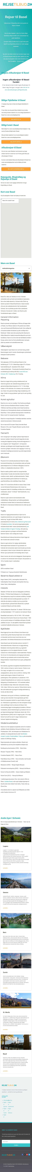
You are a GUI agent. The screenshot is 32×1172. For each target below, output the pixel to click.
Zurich (5, 972)
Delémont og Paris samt (24, 522)
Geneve (5, 892)
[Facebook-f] (22, 1154)
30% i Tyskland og (10, 374)
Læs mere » (5, 868)
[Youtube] (27, 1154)
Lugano (5, 846)
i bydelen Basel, (8, 781)
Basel (5, 1054)
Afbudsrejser (6, 1100)
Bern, (16, 522)
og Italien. (9, 524)
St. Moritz (6, 1012)
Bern (4, 932)
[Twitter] (29, 1154)
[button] (29, 268)
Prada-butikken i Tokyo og (17, 736)
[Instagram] (25, 1154)
